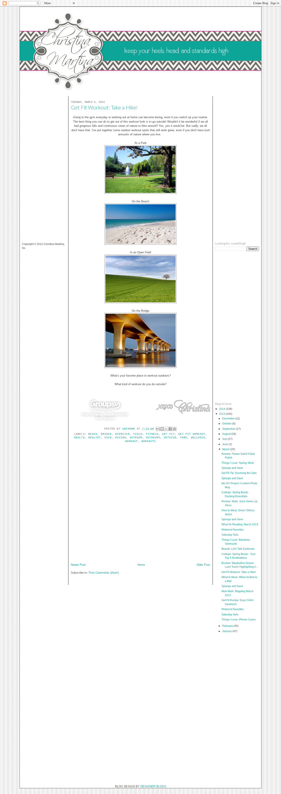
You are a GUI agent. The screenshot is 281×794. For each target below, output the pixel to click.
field (137, 434)
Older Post (203, 564)
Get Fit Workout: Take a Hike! (239, 572)
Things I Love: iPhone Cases (239, 619)
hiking (120, 437)
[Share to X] (166, 429)
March (226, 449)
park (183, 437)
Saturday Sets (230, 534)
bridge (106, 434)
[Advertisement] (39, 166)
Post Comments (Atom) (104, 572)
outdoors (153, 437)
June (225, 444)
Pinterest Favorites (233, 529)
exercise (122, 434)
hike (108, 437)
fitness (152, 434)
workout (131, 441)
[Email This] (158, 429)
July (225, 438)
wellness (198, 437)
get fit (168, 434)
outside (170, 437)
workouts (148, 441)
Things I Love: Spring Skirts (238, 462)
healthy (94, 437)
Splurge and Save (232, 467)
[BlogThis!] (162, 429)
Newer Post (78, 564)
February (228, 625)
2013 (222, 413)
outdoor (136, 437)
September (229, 428)
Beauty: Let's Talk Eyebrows (238, 548)
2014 (222, 408)
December (228, 418)
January (227, 631)
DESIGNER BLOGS (153, 786)
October (227, 423)
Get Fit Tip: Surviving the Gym (239, 472)
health (79, 437)
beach (92, 434)
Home (141, 564)
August (226, 433)
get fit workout (191, 434)
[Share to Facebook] (170, 429)
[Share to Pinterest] (174, 429)
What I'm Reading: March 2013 (240, 524)
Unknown (129, 428)
